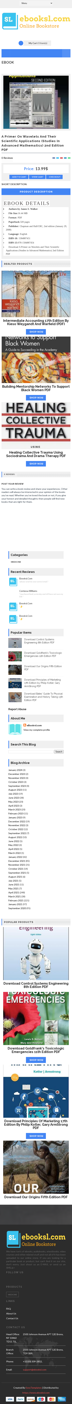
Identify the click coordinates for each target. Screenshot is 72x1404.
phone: (10, 1361)
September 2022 (17, 833)
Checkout (55, 177)
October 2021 (15, 868)
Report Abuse (17, 709)
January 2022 (15, 857)
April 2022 (13, 849)
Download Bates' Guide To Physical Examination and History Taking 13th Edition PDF (43, 697)
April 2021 (13, 892)
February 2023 (15, 813)
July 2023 (13, 793)
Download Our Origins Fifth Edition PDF (36, 1197)
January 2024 (15, 770)
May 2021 (13, 888)
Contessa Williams (28, 591)
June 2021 (13, 884)
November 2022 (16, 825)
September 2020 (17, 908)
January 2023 (15, 817)
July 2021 (13, 880)
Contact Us (12, 1318)
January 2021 (15, 904)
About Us (11, 1313)
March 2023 (14, 809)
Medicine (16, 562)
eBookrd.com (34, 725)
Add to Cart (19, 177)
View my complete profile (36, 729)
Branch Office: (10, 1351)
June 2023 (13, 797)
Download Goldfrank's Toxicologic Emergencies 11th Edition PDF (36, 1050)
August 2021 (15, 876)
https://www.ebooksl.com (36, 1392)
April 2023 (13, 805)
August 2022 (15, 837)
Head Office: (13, 1334)
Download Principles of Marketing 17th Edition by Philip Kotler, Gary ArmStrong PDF (42, 683)
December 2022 (16, 821)
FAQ (8, 1308)
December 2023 (16, 774)
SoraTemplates (34, 1387)
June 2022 (13, 841)
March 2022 (14, 853)
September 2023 (17, 785)
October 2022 (15, 829)
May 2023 (13, 801)
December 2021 (16, 860)
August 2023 (15, 789)
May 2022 (13, 845)
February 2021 (15, 900)
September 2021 (17, 872)
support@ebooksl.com (34, 1369)
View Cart (38, 177)
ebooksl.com (25, 578)
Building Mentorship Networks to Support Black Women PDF (36, 388)
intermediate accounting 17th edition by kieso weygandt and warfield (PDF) (36, 322)
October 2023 (15, 781)
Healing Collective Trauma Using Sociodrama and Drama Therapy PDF (36, 454)
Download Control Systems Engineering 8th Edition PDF (36, 985)
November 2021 (16, 864)
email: (9, 1369)
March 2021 (14, 896)
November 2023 (16, 778)
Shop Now (36, 331)
